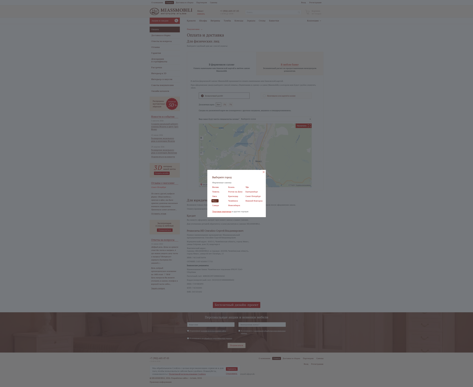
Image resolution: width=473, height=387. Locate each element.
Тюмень (215, 191)
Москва (215, 187)
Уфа (247, 187)
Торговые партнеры (221, 211)
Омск (214, 196)
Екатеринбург (251, 191)
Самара (215, 205)
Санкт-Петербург (253, 196)
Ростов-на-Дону (235, 191)
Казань (231, 187)
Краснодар (233, 196)
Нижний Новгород (253, 201)
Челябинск (233, 201)
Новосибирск (234, 205)
